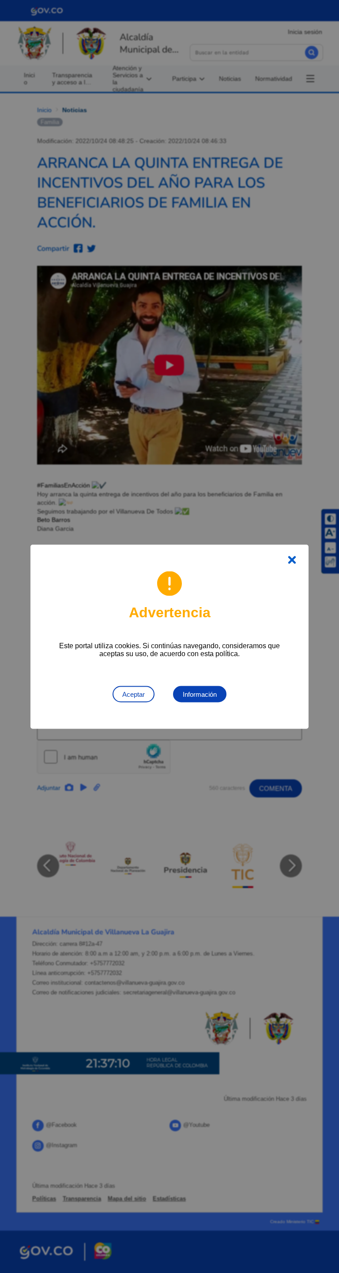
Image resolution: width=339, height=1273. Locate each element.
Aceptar (133, 694)
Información (200, 694)
